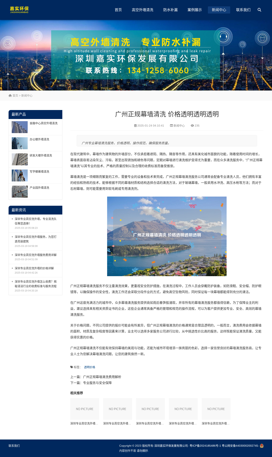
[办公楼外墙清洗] (20, 143)
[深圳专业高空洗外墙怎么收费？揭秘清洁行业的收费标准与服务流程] (216, 409)
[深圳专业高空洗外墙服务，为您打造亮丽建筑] (117, 409)
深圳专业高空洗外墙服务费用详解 (36, 254)
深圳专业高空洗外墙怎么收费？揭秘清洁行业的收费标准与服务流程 (36, 284)
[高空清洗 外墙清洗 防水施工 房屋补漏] (27, 10)
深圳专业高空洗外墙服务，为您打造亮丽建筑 (36, 239)
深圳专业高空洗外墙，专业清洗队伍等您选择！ (36, 221)
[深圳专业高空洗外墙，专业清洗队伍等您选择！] (84, 409)
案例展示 (195, 10)
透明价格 (89, 367)
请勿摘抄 (142, 450)
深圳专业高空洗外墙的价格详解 (34, 268)
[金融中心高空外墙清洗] (20, 127)
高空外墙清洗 (142, 10)
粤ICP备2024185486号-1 (205, 445)
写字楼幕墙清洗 (39, 171)
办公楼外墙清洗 (39, 139)
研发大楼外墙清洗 (41, 155)
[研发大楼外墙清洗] (20, 159)
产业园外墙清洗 (39, 187)
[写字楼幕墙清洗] (20, 175)
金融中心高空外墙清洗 (44, 123)
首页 (118, 10)
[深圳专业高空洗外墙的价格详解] (183, 409)
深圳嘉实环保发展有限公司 (171, 445)
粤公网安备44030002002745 (240, 445)
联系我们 (243, 10)
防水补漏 (170, 10)
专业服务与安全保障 (97, 383)
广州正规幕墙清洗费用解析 (102, 377)
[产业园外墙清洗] (20, 192)
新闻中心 (219, 10)
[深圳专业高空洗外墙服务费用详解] (150, 409)
